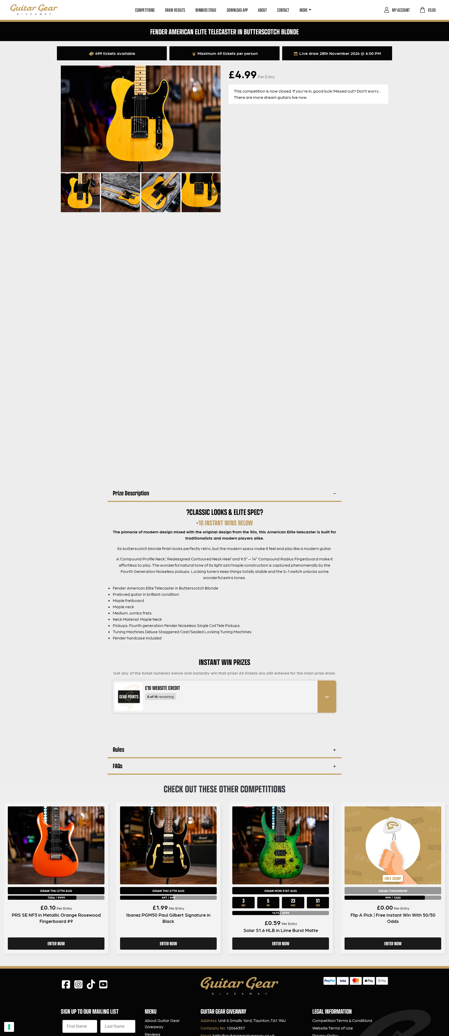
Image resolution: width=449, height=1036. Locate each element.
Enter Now (56, 943)
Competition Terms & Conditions (342, 1020)
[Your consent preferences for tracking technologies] (9, 1027)
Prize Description (131, 492)
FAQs (117, 765)
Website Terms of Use (332, 1027)
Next (213, 191)
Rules (118, 749)
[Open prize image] (127, 697)
